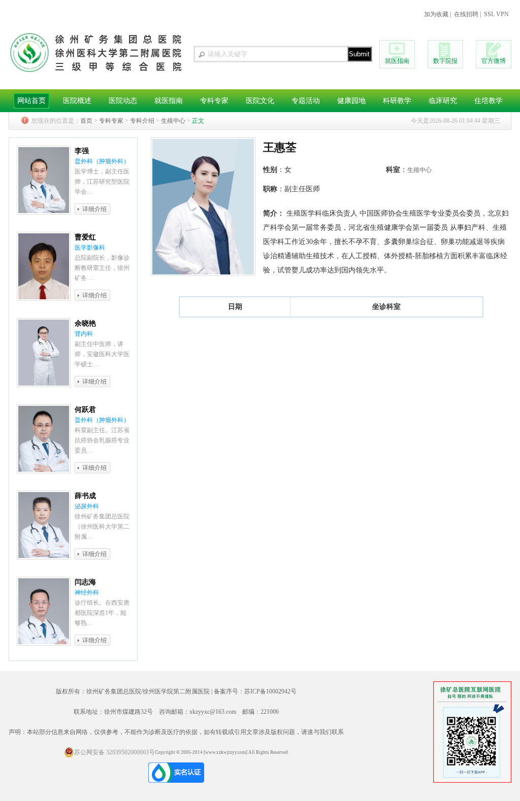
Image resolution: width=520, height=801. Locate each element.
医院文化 (260, 101)
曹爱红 (85, 237)
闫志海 (85, 582)
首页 (86, 120)
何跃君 (85, 409)
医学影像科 (90, 247)
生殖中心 (173, 120)
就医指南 (397, 60)
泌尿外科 (87, 506)
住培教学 (488, 101)
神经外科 (87, 592)
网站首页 (31, 101)
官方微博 (493, 60)
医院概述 (77, 101)
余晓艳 (85, 323)
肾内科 (84, 333)
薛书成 (85, 496)
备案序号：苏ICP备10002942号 (255, 691)
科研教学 (397, 101)
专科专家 (214, 101)
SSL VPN (496, 14)
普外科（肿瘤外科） (102, 161)
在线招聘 (466, 14)
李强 (82, 151)
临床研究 (443, 101)
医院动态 (123, 101)
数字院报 (445, 60)
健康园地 (351, 101)
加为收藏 (436, 14)
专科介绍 (142, 120)
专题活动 (305, 101)
